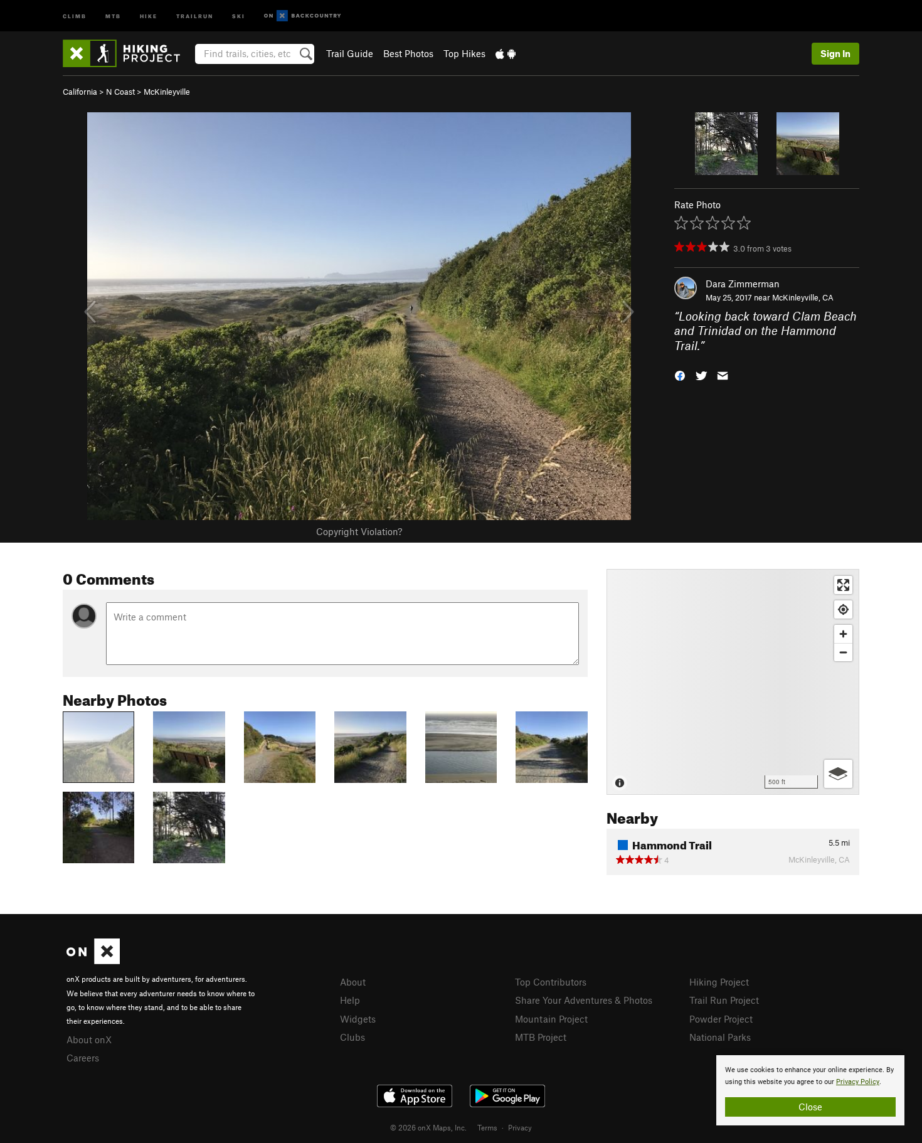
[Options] (838, 774)
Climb (75, 15)
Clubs (352, 1037)
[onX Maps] (93, 960)
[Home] (128, 53)
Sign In (835, 53)
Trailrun (194, 15)
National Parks (720, 1037)
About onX (89, 1039)
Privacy (520, 1127)
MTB (113, 15)
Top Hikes (464, 53)
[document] (810, 1090)
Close (810, 1106)
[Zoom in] (843, 634)
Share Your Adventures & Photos (583, 1000)
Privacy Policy (857, 1082)
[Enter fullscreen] (843, 585)
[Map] (733, 682)
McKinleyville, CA (803, 297)
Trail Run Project (724, 1000)
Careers (82, 1057)
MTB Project (540, 1037)
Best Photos (408, 53)
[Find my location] (843, 609)
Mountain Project (551, 1018)
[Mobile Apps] (505, 53)
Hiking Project (719, 981)
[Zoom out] (843, 652)
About (353, 981)
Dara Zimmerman (743, 283)
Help (350, 1000)
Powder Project (721, 1018)
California (80, 92)
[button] (680, 375)
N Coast (120, 92)
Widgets (358, 1018)
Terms (487, 1127)
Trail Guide (349, 53)
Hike (148, 15)
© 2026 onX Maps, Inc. (428, 1127)
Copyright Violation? (359, 531)
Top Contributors (550, 981)
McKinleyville (167, 92)
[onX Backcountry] (303, 16)
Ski (238, 15)
